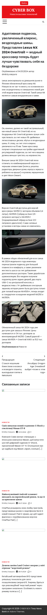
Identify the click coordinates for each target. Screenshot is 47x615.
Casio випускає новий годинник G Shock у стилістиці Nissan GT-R (23, 427)
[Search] (43, 22)
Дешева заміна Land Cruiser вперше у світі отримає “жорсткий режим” (23, 566)
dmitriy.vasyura (9, 74)
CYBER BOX (23, 10)
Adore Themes (17, 611)
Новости (23, 346)
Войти (24, 3)
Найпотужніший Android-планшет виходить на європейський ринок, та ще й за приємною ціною (23, 497)
